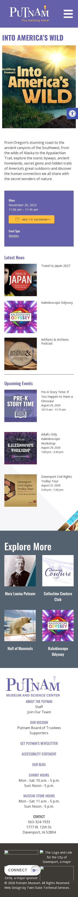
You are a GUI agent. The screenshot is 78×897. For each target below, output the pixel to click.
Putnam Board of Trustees (39, 727)
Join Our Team (39, 712)
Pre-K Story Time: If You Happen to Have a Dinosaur (57, 396)
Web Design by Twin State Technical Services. (37, 888)
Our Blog (39, 764)
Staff (39, 706)
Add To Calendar (34, 219)
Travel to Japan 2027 (55, 266)
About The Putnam (39, 701)
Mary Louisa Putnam (20, 593)
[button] (72, 113)
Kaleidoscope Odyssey (57, 303)
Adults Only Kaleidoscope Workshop (50, 438)
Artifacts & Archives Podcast (55, 341)
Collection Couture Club (58, 596)
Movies (14, 236)
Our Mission (39, 722)
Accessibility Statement (39, 753)
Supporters (39, 733)
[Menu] (68, 14)
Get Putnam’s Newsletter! (39, 743)
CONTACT (39, 816)
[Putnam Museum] (29, 14)
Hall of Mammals (20, 648)
